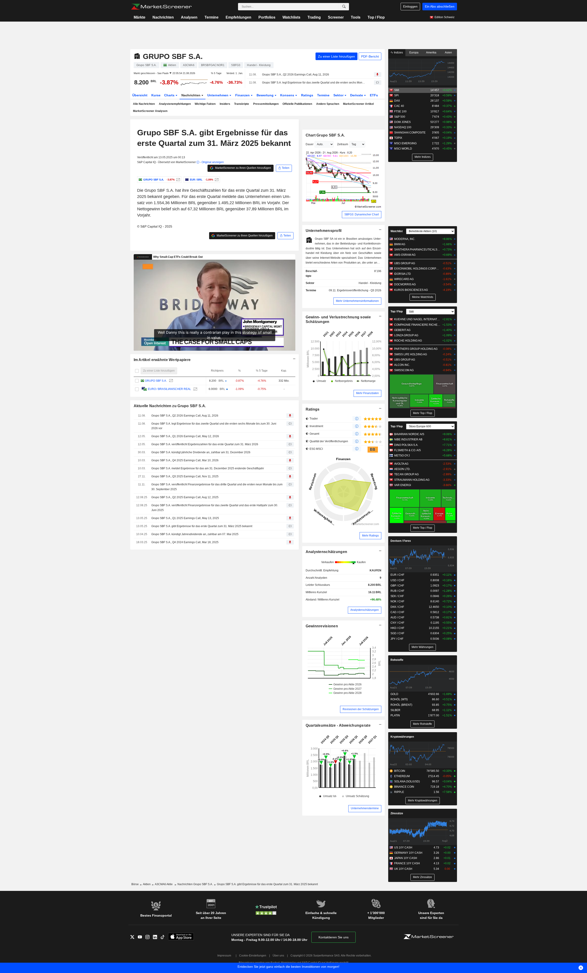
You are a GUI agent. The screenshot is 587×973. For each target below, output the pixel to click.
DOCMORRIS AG (405, 284)
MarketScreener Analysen (150, 111)
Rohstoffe (396, 660)
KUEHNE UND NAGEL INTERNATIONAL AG (417, 319)
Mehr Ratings (370, 535)
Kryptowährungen (402, 736)
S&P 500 (399, 116)
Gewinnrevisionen (322, 626)
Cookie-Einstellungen (252, 955)
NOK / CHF (397, 601)
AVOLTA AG (401, 463)
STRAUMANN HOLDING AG (411, 479)
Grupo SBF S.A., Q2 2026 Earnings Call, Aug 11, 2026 (295, 74)
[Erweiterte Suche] (344, 6)
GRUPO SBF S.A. (156, 380)
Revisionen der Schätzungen (361, 709)
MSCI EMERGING (405, 143)
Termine (212, 17)
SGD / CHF (397, 633)
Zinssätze (396, 813)
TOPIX (398, 137)
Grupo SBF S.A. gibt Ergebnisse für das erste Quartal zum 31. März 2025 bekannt (201, 526)
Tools (355, 17)
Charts (169, 95)
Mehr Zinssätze (422, 877)
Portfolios (266, 17)
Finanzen (243, 95)
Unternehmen (218, 95)
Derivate (357, 95)
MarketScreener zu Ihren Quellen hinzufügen (242, 168)
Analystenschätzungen (326, 552)
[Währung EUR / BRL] (216, 179)
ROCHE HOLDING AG (408, 340)
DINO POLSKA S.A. (406, 445)
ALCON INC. (402, 365)
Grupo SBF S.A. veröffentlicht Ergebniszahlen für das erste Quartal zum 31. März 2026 (204, 444)
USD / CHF (397, 580)
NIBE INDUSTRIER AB (408, 439)
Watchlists (291, 17)
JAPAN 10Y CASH (405, 858)
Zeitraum (342, 144)
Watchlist (396, 231)
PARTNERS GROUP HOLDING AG (415, 348)
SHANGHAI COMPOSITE (410, 132)
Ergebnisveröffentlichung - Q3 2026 (359, 290)
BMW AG (399, 244)
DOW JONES (402, 122)
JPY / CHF (396, 638)
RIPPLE (399, 792)
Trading (314, 17)
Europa (413, 52)
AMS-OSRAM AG (404, 254)
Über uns (278, 955)
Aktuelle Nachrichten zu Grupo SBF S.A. (170, 406)
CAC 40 (399, 106)
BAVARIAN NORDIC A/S (409, 434)
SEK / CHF (397, 596)
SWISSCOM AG (404, 370)
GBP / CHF (397, 585)
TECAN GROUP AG (406, 474)
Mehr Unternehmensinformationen (357, 301)
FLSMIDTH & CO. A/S (407, 450)
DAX (397, 100)
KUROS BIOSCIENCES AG (411, 290)
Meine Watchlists (422, 297)
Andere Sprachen (327, 104)
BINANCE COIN (404, 786)
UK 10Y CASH (403, 868)
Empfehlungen (238, 17)
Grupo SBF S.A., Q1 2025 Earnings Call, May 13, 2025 (185, 518)
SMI (396, 90)
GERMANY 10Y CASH (408, 852)
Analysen (189, 17)
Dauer (309, 144)
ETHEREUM (402, 776)
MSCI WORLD (403, 148)
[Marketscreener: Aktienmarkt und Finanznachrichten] (161, 6)
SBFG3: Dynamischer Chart (361, 214)
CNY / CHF (397, 622)
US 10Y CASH (403, 847)
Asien (448, 52)
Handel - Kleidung (370, 283)
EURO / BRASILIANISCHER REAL (169, 389)
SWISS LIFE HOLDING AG (410, 354)
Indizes (398, 52)
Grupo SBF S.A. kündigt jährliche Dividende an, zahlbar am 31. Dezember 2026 (200, 452)
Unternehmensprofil (324, 231)
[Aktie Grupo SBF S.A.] (177, 179)
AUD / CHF (397, 617)
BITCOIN (399, 771)
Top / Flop (376, 17)
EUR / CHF (397, 574)
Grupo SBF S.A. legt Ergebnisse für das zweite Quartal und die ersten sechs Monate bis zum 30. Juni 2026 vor (314, 82)
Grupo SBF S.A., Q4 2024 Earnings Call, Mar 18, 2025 (185, 542)
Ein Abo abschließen (439, 6)
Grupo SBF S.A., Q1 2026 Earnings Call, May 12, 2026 (185, 436)
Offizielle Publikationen (297, 104)
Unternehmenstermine (365, 808)
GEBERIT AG (402, 330)
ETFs (374, 95)
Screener (336, 17)
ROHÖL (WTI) (399, 699)
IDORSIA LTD (402, 273)
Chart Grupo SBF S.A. (325, 135)
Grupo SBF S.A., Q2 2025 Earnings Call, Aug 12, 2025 (185, 497)
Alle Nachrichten (144, 104)
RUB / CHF (397, 590)
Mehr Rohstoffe (422, 724)
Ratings (307, 95)
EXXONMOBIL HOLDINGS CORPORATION (417, 268)
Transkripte (241, 104)
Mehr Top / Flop (422, 413)
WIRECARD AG (404, 279)
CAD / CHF (397, 612)
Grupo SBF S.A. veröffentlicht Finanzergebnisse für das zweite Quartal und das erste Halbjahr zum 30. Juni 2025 (214, 508)
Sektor (338, 95)
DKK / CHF (397, 607)
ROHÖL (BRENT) (401, 704)
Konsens (287, 95)
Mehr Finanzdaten (367, 393)
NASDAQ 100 (402, 127)
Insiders (225, 104)
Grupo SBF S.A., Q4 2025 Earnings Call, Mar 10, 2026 (185, 460)
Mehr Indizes (423, 156)
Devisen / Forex (400, 540)
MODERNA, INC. (404, 239)
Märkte (139, 17)
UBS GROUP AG (404, 263)
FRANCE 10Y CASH (407, 863)
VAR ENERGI (402, 485)
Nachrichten (163, 17)
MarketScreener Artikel (358, 104)
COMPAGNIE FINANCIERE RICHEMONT (417, 324)
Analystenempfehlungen (175, 104)
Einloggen (410, 6)
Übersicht (139, 95)
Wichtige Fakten (205, 104)
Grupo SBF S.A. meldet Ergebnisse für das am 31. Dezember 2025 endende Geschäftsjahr (207, 468)
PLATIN (395, 715)
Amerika (431, 52)
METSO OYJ (402, 455)
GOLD (394, 694)
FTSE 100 (400, 111)
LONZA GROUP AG (406, 335)
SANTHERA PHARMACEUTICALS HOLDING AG (417, 249)
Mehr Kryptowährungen (422, 800)
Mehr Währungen (422, 647)
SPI (396, 95)
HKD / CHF (397, 628)
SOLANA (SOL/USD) (407, 781)
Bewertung (265, 95)
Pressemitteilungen (266, 104)
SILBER (395, 710)
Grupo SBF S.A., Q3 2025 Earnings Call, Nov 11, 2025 (185, 476)
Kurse (156, 95)
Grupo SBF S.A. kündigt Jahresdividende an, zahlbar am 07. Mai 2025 (194, 534)
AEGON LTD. (402, 469)
